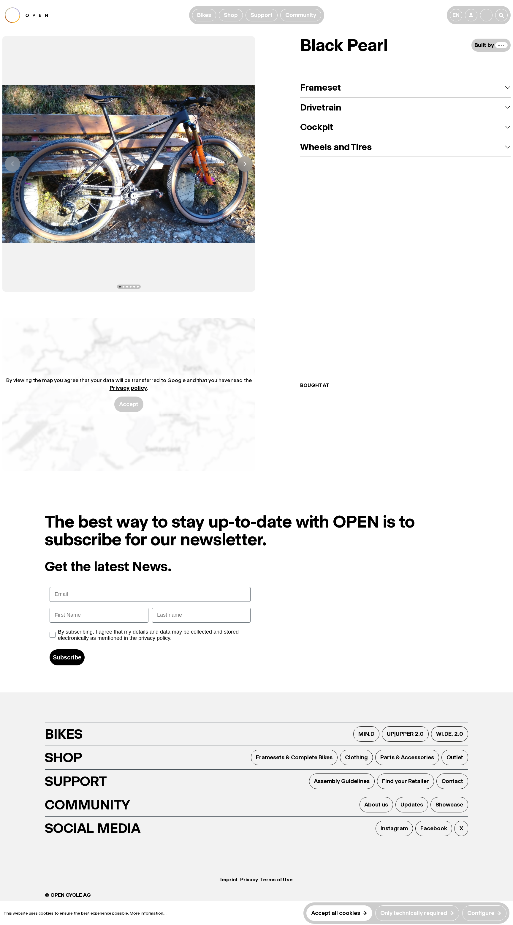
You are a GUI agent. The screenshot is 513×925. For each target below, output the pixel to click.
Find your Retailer (405, 781)
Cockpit (316, 126)
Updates (411, 804)
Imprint (229, 880)
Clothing (356, 757)
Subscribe (67, 657)
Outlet (454, 757)
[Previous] (12, 164)
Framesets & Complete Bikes (294, 757)
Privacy (249, 880)
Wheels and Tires (336, 146)
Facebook (433, 828)
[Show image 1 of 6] (120, 287)
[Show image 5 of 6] (134, 287)
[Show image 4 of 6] (131, 287)
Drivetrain (320, 107)
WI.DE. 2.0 (449, 733)
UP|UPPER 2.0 (405, 733)
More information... (148, 913)
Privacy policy (128, 387)
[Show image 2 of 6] (123, 287)
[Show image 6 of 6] (138, 287)
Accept (128, 404)
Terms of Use (276, 880)
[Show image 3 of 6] (127, 287)
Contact (452, 781)
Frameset (320, 87)
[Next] (245, 164)
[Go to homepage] (95, 15)
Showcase (449, 804)
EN (456, 15)
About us (376, 804)
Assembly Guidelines (342, 781)
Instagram (394, 828)
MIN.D (366, 733)
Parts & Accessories (407, 757)
